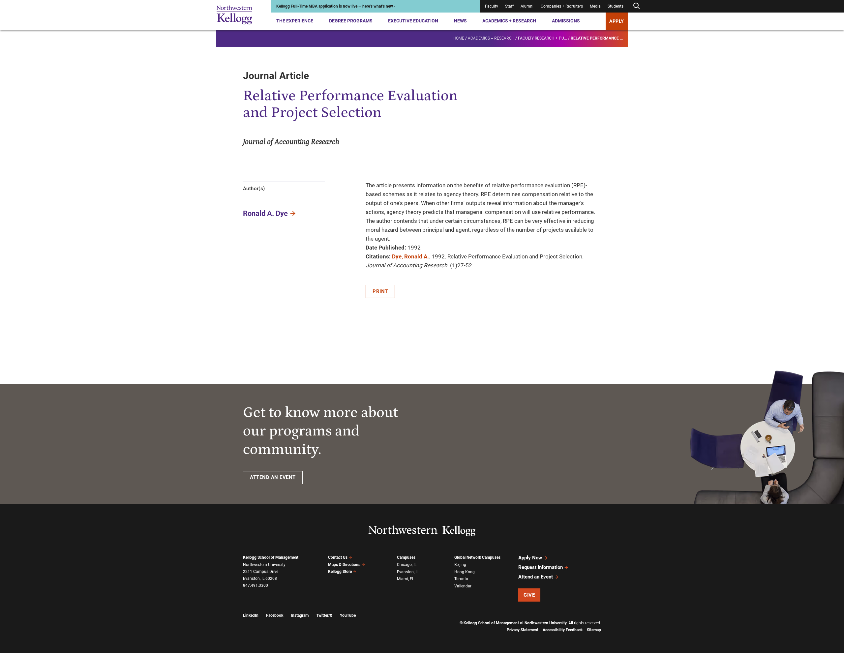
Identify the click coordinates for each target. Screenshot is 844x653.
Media (595, 6)
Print (380, 291)
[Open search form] (636, 6)
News (460, 20)
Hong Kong (464, 572)
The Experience (294, 20)
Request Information (540, 567)
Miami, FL (405, 579)
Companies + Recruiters (562, 6)
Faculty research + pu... (542, 38)
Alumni (527, 6)
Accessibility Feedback (563, 630)
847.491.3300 (255, 585)
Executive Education (413, 20)
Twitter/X (324, 615)
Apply (616, 21)
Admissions (566, 20)
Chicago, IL (406, 564)
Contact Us (337, 557)
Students (615, 6)
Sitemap (594, 630)
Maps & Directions (344, 564)
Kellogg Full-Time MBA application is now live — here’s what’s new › (335, 6)
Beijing (460, 564)
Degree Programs (351, 20)
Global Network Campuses (477, 557)
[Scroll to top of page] (609, 619)
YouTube (348, 615)
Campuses (406, 557)
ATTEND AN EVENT (273, 477)
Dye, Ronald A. (410, 256)
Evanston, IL (407, 572)
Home (458, 38)
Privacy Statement (522, 630)
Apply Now (530, 558)
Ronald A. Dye (265, 213)
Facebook (274, 615)
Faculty (491, 6)
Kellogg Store (340, 571)
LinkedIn (250, 615)
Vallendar (462, 586)
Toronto (461, 579)
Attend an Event (535, 577)
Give (529, 595)
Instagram (300, 615)
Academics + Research (509, 20)
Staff (509, 6)
